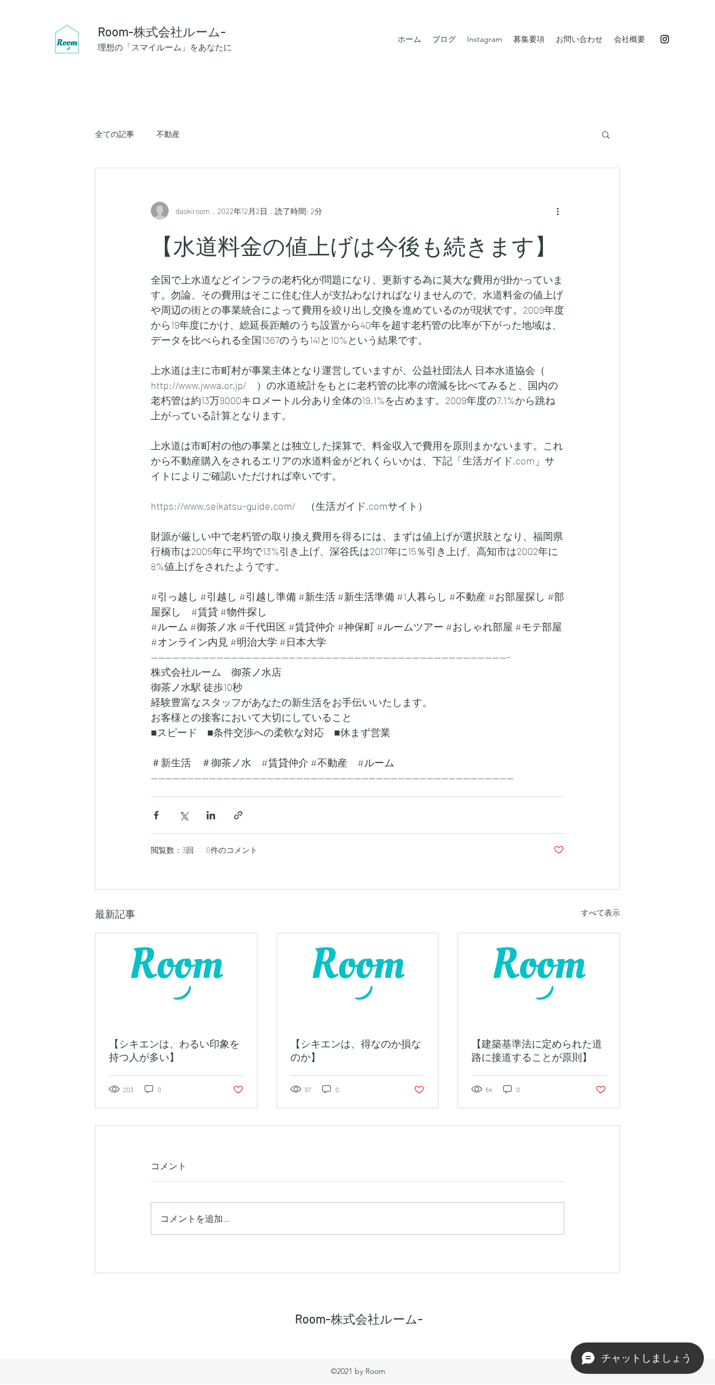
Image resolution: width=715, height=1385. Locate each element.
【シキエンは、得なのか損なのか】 (355, 1050)
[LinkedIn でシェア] (211, 815)
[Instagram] (664, 39)
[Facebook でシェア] (156, 815)
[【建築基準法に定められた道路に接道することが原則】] (538, 978)
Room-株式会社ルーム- (162, 31)
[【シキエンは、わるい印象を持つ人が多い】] (176, 978)
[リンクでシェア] (238, 815)
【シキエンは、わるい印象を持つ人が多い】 (174, 1050)
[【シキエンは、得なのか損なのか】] (357, 978)
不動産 (168, 134)
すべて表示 (600, 912)
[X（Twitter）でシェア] (183, 815)
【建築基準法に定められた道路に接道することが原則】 (536, 1050)
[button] (605, 134)
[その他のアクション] (557, 210)
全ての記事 (114, 134)
